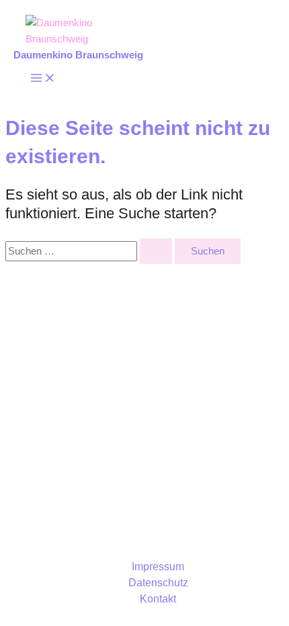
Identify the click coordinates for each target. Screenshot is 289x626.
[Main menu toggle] (43, 79)
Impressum (158, 566)
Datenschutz (158, 582)
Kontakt (158, 599)
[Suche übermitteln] (156, 251)
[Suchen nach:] (90, 251)
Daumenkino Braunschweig (78, 55)
